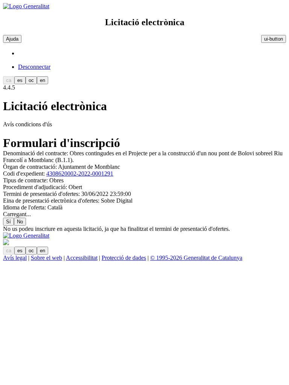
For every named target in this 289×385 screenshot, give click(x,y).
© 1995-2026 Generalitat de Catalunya (196, 258)
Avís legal (15, 258)
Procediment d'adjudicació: (35, 187)
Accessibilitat (81, 258)
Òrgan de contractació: (30, 167)
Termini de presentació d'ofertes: (42, 194)
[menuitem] (152, 67)
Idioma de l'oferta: (25, 207)
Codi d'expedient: (24, 173)
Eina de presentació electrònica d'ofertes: (52, 200)
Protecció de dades (124, 258)
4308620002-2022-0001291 (79, 173)
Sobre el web (46, 258)
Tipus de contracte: (26, 180)
